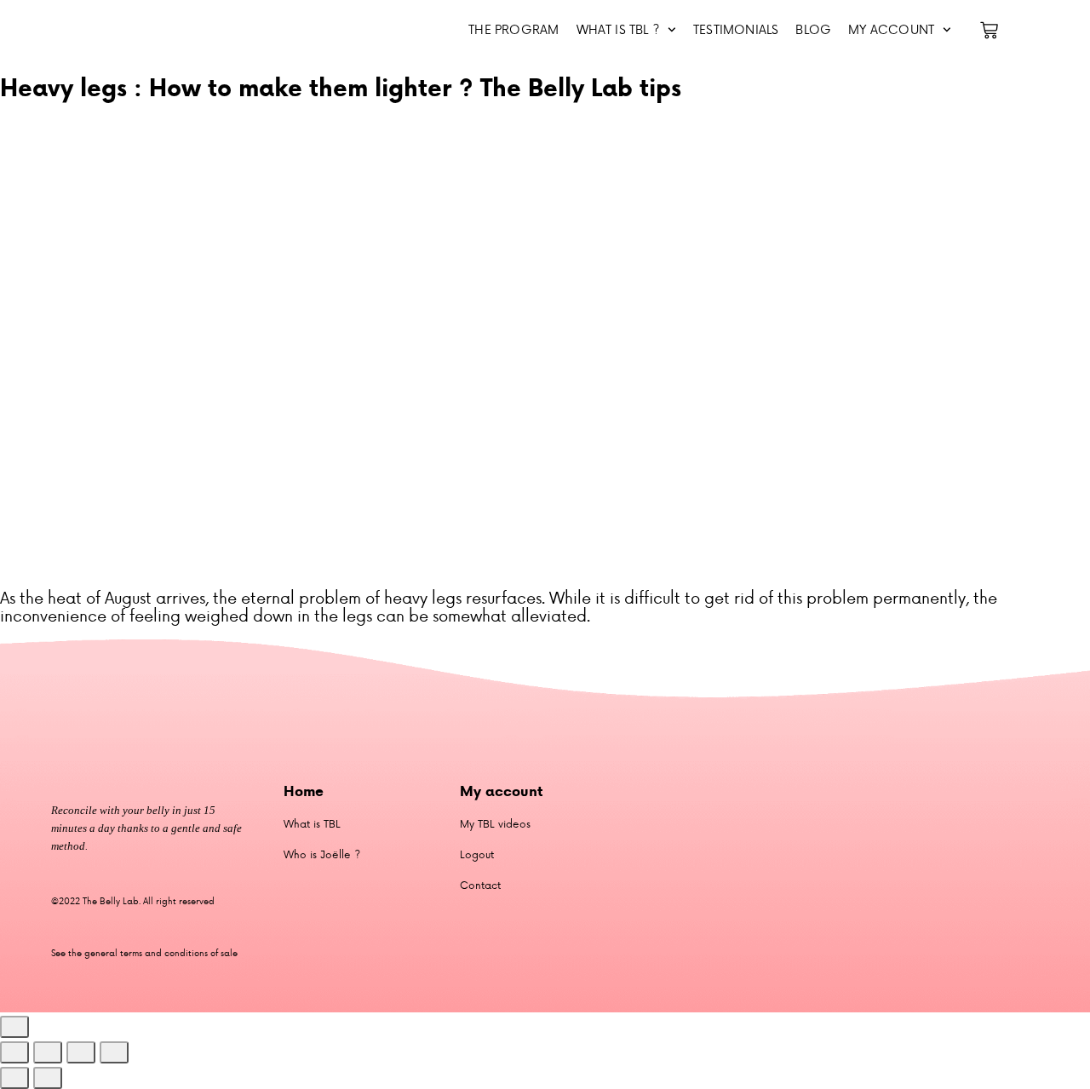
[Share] (80, 1052)
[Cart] (989, 30)
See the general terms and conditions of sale (144, 952)
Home (304, 791)
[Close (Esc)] (114, 1052)
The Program (513, 29)
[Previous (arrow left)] (14, 1078)
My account (891, 29)
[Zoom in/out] (14, 1052)
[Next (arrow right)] (47, 1078)
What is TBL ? (618, 29)
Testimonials (735, 29)
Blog (813, 29)
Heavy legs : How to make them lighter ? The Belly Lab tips (340, 87)
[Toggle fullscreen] (47, 1052)
